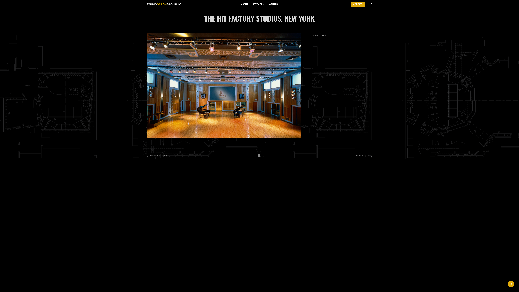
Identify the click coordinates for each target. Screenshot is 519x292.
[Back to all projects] (259, 154)
